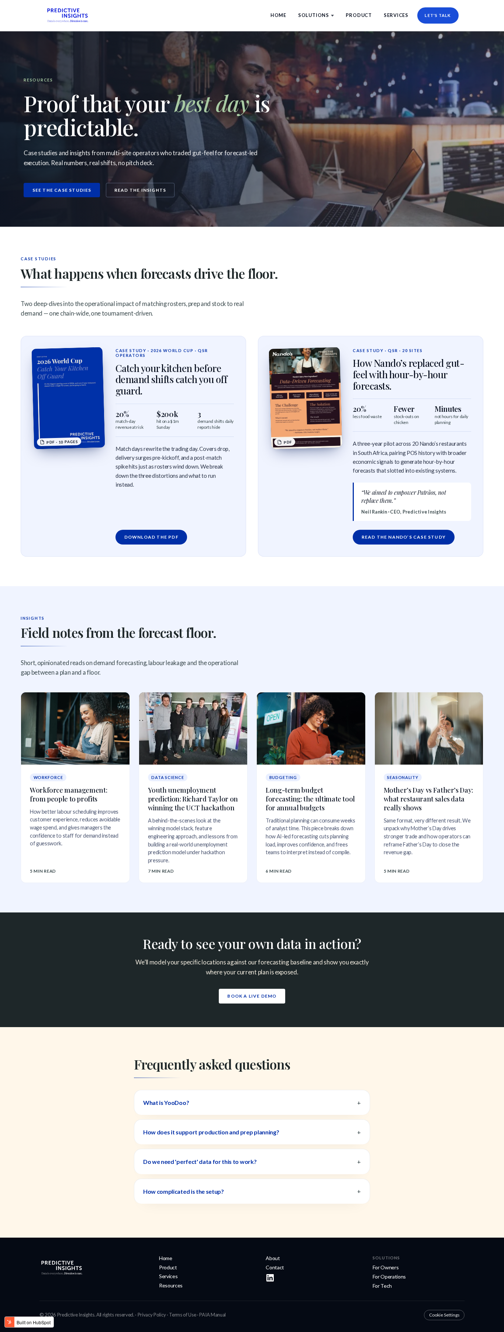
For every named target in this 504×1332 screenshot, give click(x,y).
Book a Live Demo (251, 996)
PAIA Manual (212, 1315)
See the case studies (62, 190)
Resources (171, 1285)
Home (278, 15)
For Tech (382, 1286)
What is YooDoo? (166, 1102)
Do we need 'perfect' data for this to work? (199, 1161)
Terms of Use (182, 1315)
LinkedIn (270, 1277)
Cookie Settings (444, 1315)
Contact (275, 1267)
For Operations (389, 1277)
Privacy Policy (152, 1315)
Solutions (313, 15)
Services (396, 15)
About (273, 1258)
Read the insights (140, 190)
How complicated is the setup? (183, 1191)
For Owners (386, 1267)
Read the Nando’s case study (404, 537)
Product (359, 15)
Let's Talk (438, 15)
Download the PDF (151, 537)
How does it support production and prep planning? (211, 1131)
